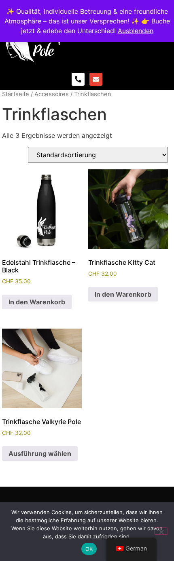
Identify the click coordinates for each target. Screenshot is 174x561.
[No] (161, 531)
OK (89, 549)
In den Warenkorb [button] (36, 302)
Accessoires (51, 94)
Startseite (15, 94)
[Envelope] (95, 79)
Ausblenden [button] (135, 31)
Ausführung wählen (39, 453)
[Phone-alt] (78, 79)
